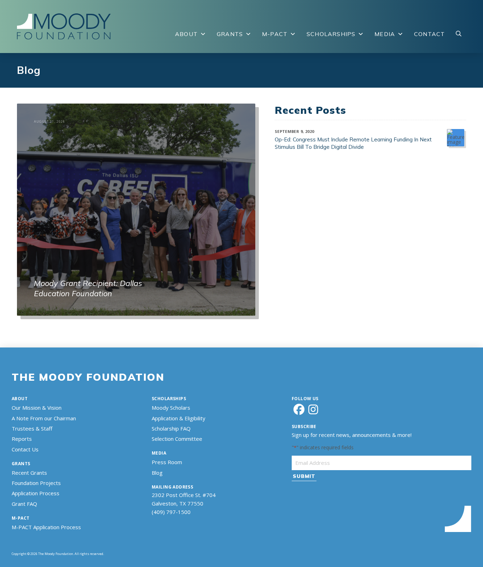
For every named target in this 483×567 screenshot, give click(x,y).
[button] (458, 34)
